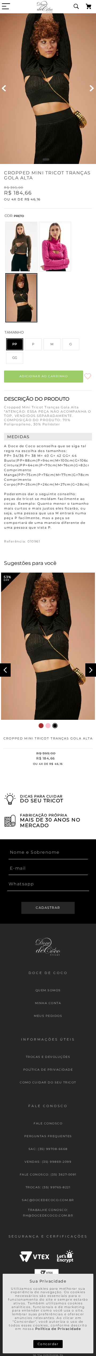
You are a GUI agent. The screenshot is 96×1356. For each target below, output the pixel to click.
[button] (21, 247)
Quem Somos (48, 990)
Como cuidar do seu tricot (48, 1082)
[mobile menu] (6, 6)
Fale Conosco (48, 1123)
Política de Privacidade (58, 1329)
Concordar (48, 1344)
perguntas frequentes (48, 1136)
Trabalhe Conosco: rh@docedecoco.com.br (48, 1213)
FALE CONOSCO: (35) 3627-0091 (48, 1174)
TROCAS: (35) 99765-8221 (48, 1187)
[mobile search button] (76, 7)
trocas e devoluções (48, 1057)
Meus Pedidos (48, 1016)
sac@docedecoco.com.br (48, 1200)
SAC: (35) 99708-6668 (48, 1149)
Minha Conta (48, 1003)
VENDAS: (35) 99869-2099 (48, 1162)
